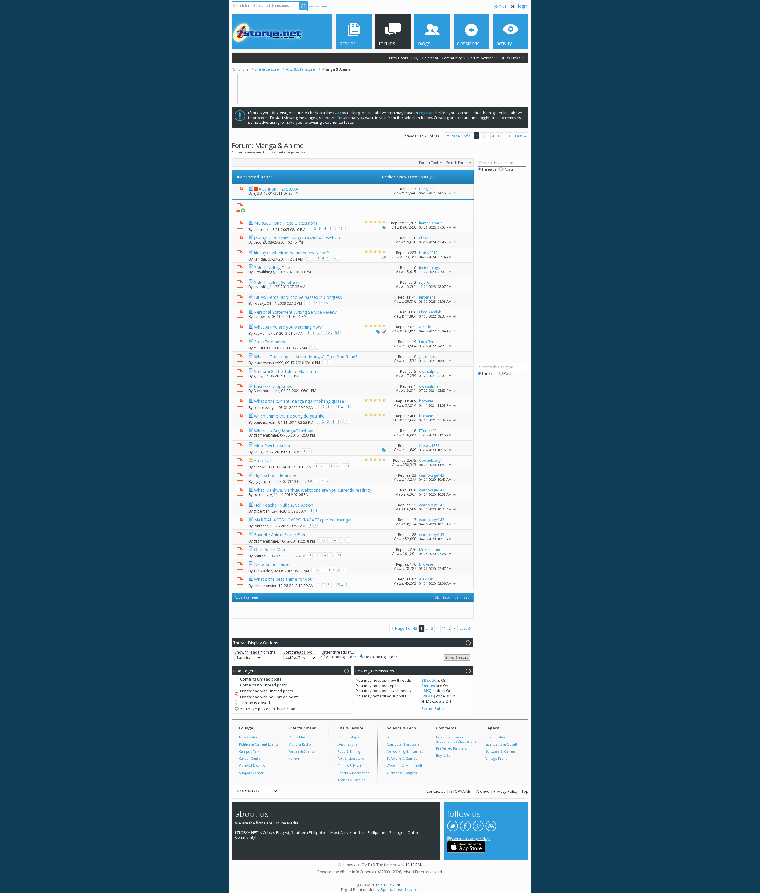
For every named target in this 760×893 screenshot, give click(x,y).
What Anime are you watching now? (288, 327)
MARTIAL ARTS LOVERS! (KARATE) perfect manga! (302, 520)
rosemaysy (263, 494)
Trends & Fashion (351, 780)
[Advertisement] (349, 209)
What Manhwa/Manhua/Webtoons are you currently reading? (312, 490)
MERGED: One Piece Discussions (285, 223)
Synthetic (261, 526)
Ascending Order (340, 656)
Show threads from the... (256, 652)
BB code (428, 680)
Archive (483, 791)
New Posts (398, 58)
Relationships (348, 737)
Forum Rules (432, 708)
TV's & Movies (299, 737)
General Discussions (255, 765)
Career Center (250, 758)
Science (393, 737)
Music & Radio (299, 744)
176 (413, 564)
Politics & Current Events (258, 744)
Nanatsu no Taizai (271, 564)
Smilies (428, 685)
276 (413, 549)
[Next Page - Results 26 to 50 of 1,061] (509, 135)
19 (414, 341)
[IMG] (426, 690)
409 (413, 401)
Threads (489, 169)
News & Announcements (258, 737)
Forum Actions (481, 58)
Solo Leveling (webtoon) (277, 282)
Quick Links (510, 58)
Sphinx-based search (400, 889)
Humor (294, 758)
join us (500, 6)
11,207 (410, 223)
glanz (258, 375)
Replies (388, 177)
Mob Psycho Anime (273, 445)
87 (414, 579)
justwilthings (264, 272)
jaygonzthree (265, 481)
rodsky (259, 303)
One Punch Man (269, 549)
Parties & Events (301, 751)
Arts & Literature (351, 758)
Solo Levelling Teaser (274, 267)
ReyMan (260, 333)
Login (522, 6)
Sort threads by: (297, 652)
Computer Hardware (403, 744)
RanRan (260, 259)
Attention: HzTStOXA (278, 189)
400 (413, 415)
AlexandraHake (266, 390)
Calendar (430, 58)
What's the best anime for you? (284, 579)
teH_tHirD (262, 347)
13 (414, 519)
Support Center (251, 772)
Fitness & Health (350, 765)
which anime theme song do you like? (290, 416)
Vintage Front (496, 758)
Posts (508, 169)
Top (525, 791)
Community (452, 58)
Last (518, 136)
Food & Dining (349, 751)
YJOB (258, 193)
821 (413, 326)
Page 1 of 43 (462, 136)
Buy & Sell (444, 755)
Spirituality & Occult (501, 744)
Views (404, 177)
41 (414, 297)
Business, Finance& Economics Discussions (456, 739)
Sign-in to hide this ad (452, 597)
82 (414, 534)
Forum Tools (429, 162)
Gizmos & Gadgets (402, 772)
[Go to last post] (454, 193)
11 (499, 136)
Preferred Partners (451, 748)
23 (336, 258)
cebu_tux (261, 229)
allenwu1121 (264, 467)
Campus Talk (249, 751)
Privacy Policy (505, 791)
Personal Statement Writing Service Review (295, 312)
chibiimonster (265, 585)
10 (414, 356)
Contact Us (436, 791)
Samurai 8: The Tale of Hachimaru (287, 371)
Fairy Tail (262, 460)
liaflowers (262, 316)
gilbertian (262, 511)
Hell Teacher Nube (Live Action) (284, 505)
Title (239, 177)
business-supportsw (273, 386)
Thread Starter (259, 177)
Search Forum (457, 162)
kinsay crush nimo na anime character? (291, 253)
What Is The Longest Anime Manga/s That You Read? (305, 356)
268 (346, 466)
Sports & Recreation (354, 772)
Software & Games (402, 758)
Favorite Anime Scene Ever (279, 534)
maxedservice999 (268, 362)
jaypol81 (261, 286)
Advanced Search (319, 6)
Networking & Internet (405, 751)
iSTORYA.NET (460, 791)
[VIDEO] (428, 696)
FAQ (415, 58)
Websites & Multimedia (405, 765)
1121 (340, 228)
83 (337, 332)
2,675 (411, 460)
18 (342, 569)
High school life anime (275, 475)
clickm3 (260, 242)
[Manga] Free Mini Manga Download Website (297, 238)
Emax (258, 451)
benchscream (265, 422)
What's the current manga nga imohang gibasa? (300, 401)
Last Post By (421, 177)
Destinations (347, 744)
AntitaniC (261, 556)
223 (413, 252)
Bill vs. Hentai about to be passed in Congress (298, 297)
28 (339, 555)
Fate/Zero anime (270, 342)
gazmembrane (266, 435)
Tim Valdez (263, 570)
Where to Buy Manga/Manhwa (283, 431)
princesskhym (265, 407)
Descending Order (380, 656)
